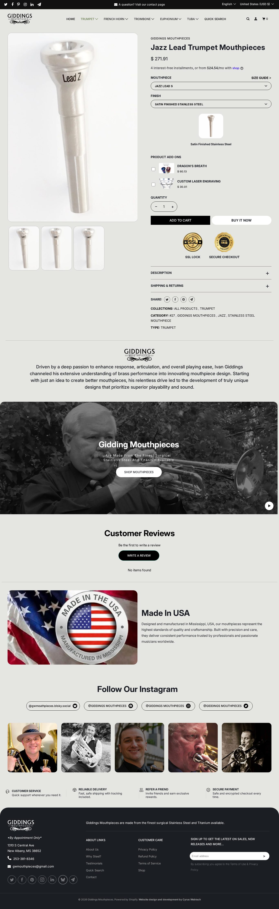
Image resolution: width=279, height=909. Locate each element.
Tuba (191, 19)
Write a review (139, 555)
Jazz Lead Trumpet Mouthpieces (208, 47)
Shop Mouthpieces (139, 472)
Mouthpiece (161, 78)
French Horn (114, 19)
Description (210, 273)
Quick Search (215, 19)
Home (70, 19)
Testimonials (94, 863)
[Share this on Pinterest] (183, 299)
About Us (92, 849)
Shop (141, 870)
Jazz (222, 315)
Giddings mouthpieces (196, 315)
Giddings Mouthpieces (170, 38)
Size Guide (260, 78)
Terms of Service (149, 863)
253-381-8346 (23, 859)
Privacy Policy (147, 849)
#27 (173, 315)
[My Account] (255, 18)
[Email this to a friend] (191, 299)
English (227, 4)
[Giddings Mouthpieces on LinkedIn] (33, 4)
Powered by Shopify (125, 899)
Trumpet (88, 19)
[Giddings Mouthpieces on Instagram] (27, 4)
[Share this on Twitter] (166, 299)
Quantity (159, 197)
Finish (156, 96)
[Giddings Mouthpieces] (28, 19)
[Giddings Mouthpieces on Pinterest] (20, 4)
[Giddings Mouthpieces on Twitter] (7, 4)
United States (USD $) (255, 4)
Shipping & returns (210, 285)
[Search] (248, 18)
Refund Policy (147, 856)
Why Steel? (93, 856)
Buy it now (241, 220)
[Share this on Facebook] (174, 299)
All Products (186, 308)
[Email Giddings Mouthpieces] (40, 4)
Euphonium (169, 19)
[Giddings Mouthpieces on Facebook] (14, 4)
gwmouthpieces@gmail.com (33, 866)
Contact (91, 877)
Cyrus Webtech (192, 899)
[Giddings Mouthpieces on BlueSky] (63, 879)
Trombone (142, 19)
